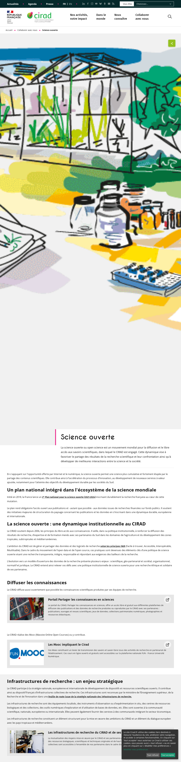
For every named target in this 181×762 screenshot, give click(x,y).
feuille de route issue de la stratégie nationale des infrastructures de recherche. (90, 696)
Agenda (32, 4)
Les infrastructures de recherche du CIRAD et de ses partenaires (93, 732)
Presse (49, 4)
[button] (170, 17)
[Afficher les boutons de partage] (171, 43)
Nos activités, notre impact (79, 17)
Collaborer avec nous (142, 17)
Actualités (13, 4)
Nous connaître (120, 17)
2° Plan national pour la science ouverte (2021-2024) (69, 497)
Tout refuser (153, 755)
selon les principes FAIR (112, 546)
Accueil (9, 30)
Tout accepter (167, 755)
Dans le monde (101, 17)
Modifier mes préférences (136, 749)
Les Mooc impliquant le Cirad (68, 644)
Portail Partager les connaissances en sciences (81, 599)
